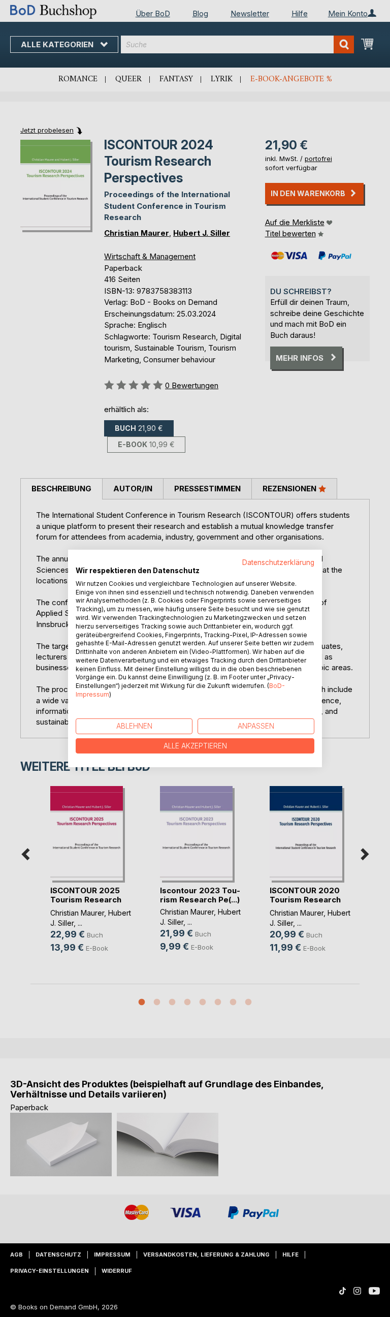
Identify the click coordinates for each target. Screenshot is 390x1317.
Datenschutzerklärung (278, 562)
